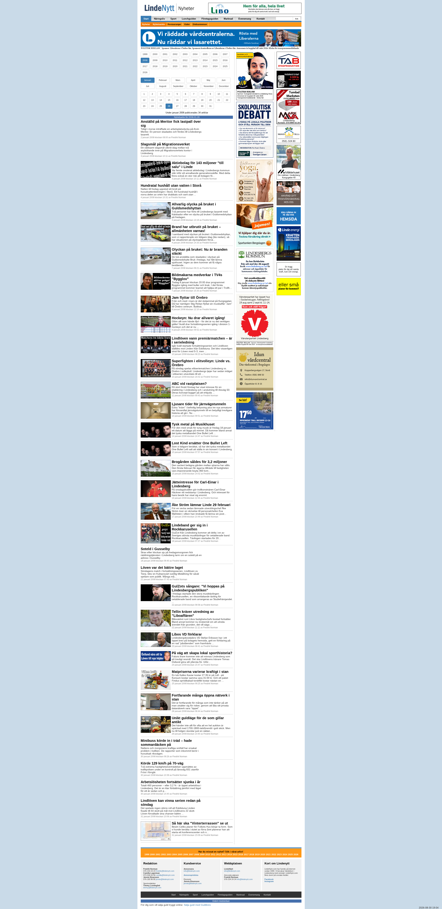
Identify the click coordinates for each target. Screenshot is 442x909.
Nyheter (146, 24)
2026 (145, 72)
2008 (145, 60)
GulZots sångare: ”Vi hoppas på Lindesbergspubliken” (198, 588)
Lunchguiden (189, 18)
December (224, 86)
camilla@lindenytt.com (165, 875)
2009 (155, 60)
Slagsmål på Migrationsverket (165, 144)
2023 (205, 66)
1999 (145, 54)
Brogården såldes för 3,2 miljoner (199, 462)
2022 (195, 66)
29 (194, 106)
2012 (185, 60)
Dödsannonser (200, 24)
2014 (205, 60)
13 (152, 100)
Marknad (228, 18)
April (193, 80)
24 (152, 106)
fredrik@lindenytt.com (165, 871)
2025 (225, 66)
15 (169, 100)
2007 (225, 54)
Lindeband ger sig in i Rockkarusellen (190, 527)
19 (202, 100)
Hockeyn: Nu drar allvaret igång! (198, 318)
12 (144, 100)
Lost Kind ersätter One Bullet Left (199, 443)
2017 (145, 66)
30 (202, 106)
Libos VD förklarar (187, 634)
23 (144, 106)
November (209, 86)
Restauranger (174, 24)
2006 (215, 54)
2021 (185, 66)
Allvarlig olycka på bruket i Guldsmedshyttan (194, 206)
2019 (165, 66)
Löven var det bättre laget (162, 567)
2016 (225, 60)
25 (161, 106)
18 (194, 100)
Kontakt (261, 18)
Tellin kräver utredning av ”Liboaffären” (193, 614)
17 (185, 100)
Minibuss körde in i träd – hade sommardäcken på (166, 742)
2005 (205, 54)
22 (227, 100)
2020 (175, 66)
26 (169, 106)
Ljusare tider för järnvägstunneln (199, 404)
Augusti (162, 86)
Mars (178, 80)
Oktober (193, 86)
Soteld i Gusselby (155, 549)
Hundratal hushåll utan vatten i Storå (171, 185)
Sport (173, 18)
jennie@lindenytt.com (165, 879)
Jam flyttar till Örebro (190, 297)
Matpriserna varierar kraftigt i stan (200, 672)
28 (185, 106)
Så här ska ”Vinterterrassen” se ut (200, 823)
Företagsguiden (209, 18)
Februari (163, 80)
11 (227, 94)
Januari (147, 80)
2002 (175, 54)
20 (210, 100)
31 (210, 106)
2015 (215, 60)
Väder (187, 24)
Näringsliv (159, 18)
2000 (155, 54)
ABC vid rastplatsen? (189, 384)
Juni (223, 80)
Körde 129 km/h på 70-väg (162, 763)
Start (145, 18)
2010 (165, 60)
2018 (155, 66)
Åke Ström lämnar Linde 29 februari (201, 505)
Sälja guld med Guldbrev (197, 904)
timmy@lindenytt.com (152, 888)
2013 (195, 60)
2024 (215, 66)
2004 (195, 54)
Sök (296, 19)
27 (177, 106)
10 (219, 94)
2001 (165, 54)
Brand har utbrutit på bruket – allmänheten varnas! (196, 229)
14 (161, 100)
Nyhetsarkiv (159, 24)
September (178, 86)
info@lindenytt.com (192, 871)
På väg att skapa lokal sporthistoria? (202, 653)
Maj (208, 80)
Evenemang (244, 18)
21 (219, 100)
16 (177, 100)
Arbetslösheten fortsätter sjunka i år (170, 782)
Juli (147, 86)
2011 (175, 60)
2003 (185, 54)
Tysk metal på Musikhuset (193, 424)
